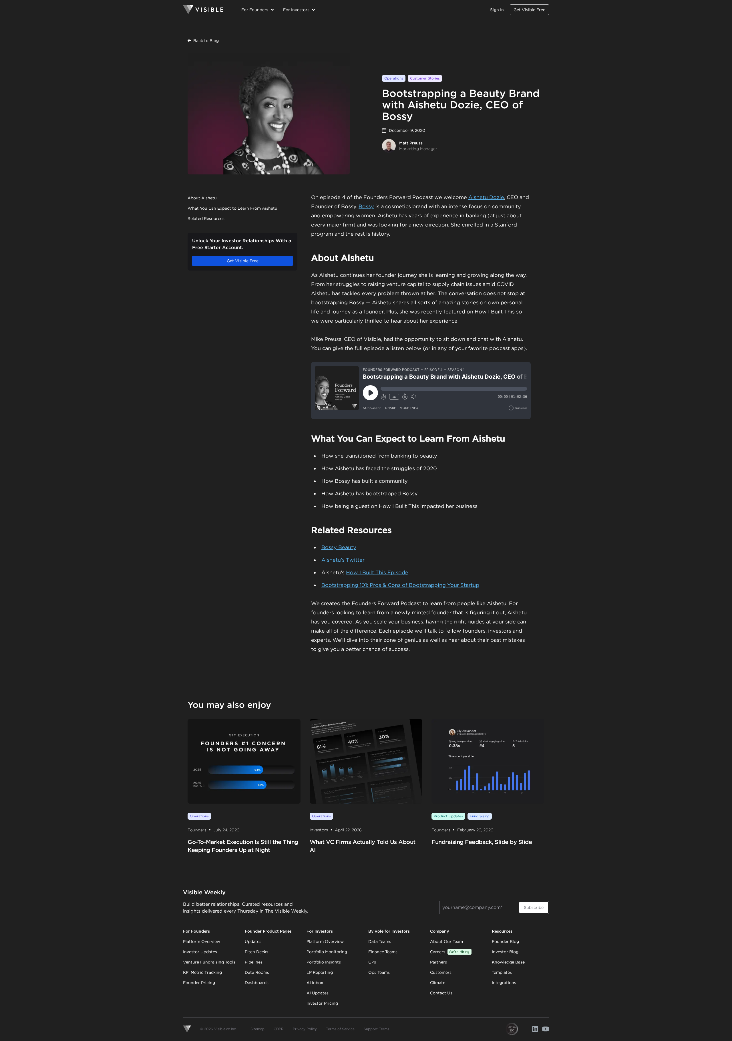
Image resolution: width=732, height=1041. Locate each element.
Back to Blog (206, 40)
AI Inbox (315, 982)
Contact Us (441, 993)
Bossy (366, 206)
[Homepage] (203, 10)
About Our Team (446, 941)
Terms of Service (340, 1029)
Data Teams (379, 941)
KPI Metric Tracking (202, 972)
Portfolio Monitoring (327, 951)
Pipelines (253, 962)
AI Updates (318, 993)
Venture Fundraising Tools (209, 962)
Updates (253, 941)
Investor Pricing (322, 1003)
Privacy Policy (305, 1029)
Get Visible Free (529, 9)
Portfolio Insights (324, 962)
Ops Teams (379, 972)
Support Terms (376, 1029)
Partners (438, 962)
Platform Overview (201, 941)
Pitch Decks (256, 951)
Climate (437, 982)
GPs (372, 962)
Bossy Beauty (338, 547)
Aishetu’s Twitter (343, 560)
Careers (450, 951)
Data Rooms (257, 972)
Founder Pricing (199, 982)
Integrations (504, 982)
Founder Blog (505, 941)
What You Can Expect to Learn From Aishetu (232, 208)
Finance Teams (382, 951)
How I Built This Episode (377, 572)
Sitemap (257, 1029)
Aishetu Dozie (486, 197)
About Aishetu (202, 198)
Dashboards (256, 982)
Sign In (497, 9)
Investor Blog (505, 951)
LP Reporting (320, 972)
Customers (440, 972)
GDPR (279, 1029)
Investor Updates (200, 951)
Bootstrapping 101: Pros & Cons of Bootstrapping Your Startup (400, 585)
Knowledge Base (508, 962)
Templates (502, 972)
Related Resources (206, 218)
